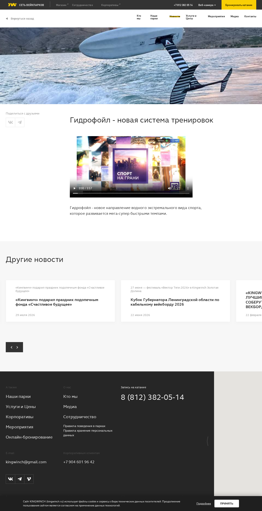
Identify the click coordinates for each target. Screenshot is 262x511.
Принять (226, 503)
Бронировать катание (238, 5)
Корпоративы (109, 5)
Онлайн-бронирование (29, 437)
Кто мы (70, 396)
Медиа (70, 406)
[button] (10, 347)
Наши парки (18, 396)
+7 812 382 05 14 (183, 5)
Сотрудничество (82, 4)
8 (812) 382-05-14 (152, 397)
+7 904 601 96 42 (79, 461)
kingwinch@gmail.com (26, 461)
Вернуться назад (22, 19)
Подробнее (203, 503)
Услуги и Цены (21, 406)
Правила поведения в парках (84, 426)
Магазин (61, 5)
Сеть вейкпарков (31, 5)
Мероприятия (19, 427)
